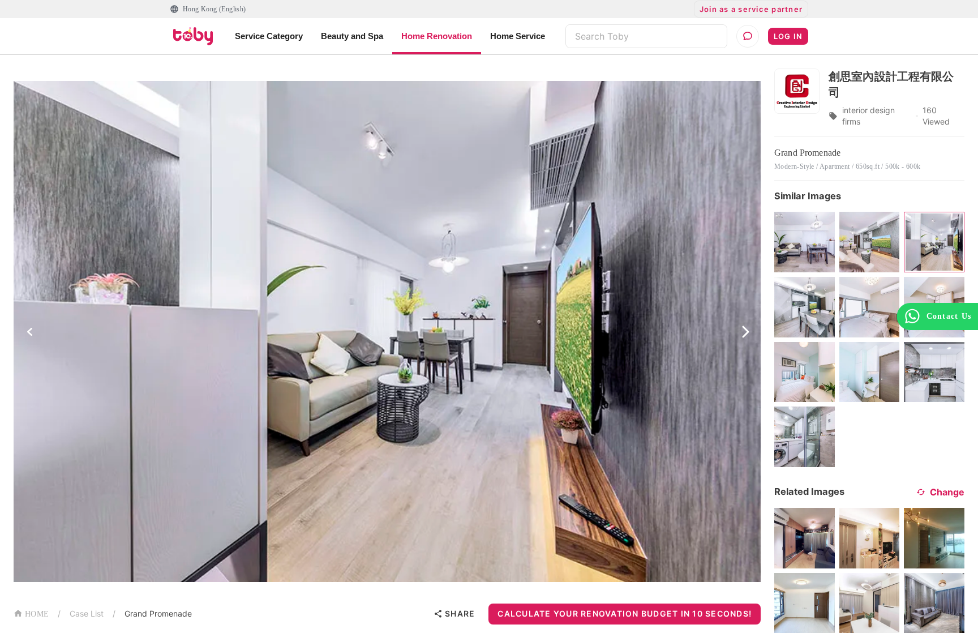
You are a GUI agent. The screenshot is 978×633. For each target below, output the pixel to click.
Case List (87, 613)
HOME (37, 614)
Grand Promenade (158, 613)
